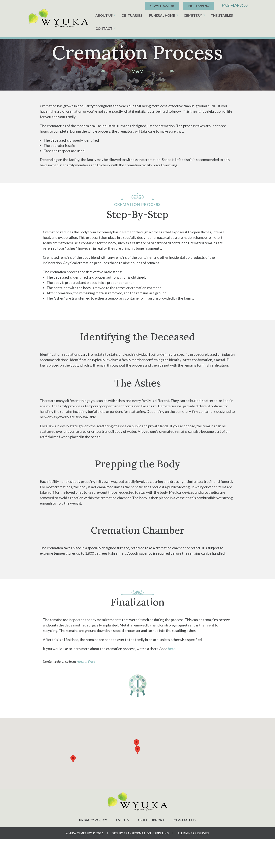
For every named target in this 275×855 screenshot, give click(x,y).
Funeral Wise (86, 661)
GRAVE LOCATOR (162, 5)
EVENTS (122, 820)
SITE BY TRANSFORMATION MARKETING (140, 833)
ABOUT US (104, 15)
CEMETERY (193, 15)
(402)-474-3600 (234, 5)
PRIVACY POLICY (93, 820)
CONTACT (104, 28)
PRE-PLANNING (198, 5)
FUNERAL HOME (162, 15)
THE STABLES (222, 15)
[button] (137, 750)
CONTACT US (185, 820)
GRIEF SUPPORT (151, 820)
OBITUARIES (131, 15)
